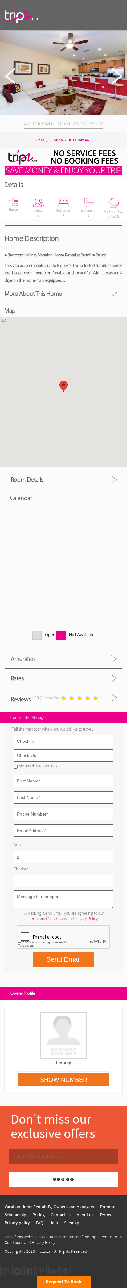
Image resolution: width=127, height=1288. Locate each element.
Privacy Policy (86, 918)
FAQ (39, 1222)
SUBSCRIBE (63, 1179)
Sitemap (71, 1222)
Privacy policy (17, 1222)
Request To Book (63, 1281)
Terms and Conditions (48, 918)
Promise (107, 1206)
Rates (17, 678)
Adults (19, 844)
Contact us (61, 1214)
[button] (121, 36)
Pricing (38, 1214)
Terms (105, 1214)
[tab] (63, 479)
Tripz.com (44, 1251)
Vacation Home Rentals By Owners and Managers (49, 1206)
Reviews (21, 699)
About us (85, 1214)
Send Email (63, 959)
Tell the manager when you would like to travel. (52, 729)
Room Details (27, 479)
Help (53, 1222)
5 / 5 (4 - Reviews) (45, 697)
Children (21, 869)
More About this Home (33, 293)
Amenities (23, 658)
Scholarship (15, 1214)
